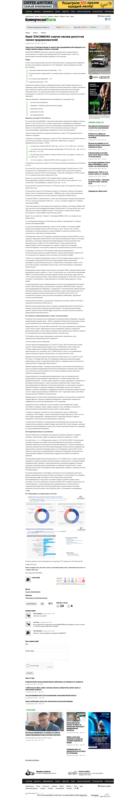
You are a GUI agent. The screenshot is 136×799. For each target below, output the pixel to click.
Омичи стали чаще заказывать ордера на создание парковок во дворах (75, 739)
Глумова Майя (36, 577)
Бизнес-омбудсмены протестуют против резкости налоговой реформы (49, 701)
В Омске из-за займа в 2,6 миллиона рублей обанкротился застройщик (98, 135)
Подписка (69, 788)
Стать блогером (60, 788)
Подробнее (83, 795)
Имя (26, 644)
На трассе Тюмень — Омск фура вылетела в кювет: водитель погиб (98, 181)
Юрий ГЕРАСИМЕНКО (32, 592)
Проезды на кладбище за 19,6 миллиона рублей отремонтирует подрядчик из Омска (99, 145)
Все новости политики (32, 760)
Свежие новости (96, 122)
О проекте (42, 788)
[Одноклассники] (51, 603)
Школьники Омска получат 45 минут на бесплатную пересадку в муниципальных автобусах (75, 726)
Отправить (29, 672)
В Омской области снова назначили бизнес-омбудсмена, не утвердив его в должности (54, 682)
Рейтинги (62, 16)
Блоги (67, 16)
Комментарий (29, 651)
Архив (72, 16)
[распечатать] (42, 605)
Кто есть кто (43, 16)
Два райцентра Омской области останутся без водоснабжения (98, 127)
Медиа (37, 16)
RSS (75, 788)
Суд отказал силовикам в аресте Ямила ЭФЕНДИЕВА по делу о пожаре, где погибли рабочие (99, 164)
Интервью (50, 16)
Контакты (50, 788)
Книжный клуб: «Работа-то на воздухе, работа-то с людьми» (98, 173)
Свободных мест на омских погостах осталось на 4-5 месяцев (76, 751)
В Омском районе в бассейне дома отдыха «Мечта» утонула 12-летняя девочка (98, 154)
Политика (30, 710)
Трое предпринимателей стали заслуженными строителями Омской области (50, 695)
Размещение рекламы (31, 788)
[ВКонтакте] (49, 603)
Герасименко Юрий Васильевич (36, 598)
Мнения (56, 16)
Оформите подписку (43, 771)
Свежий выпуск (29, 16)
